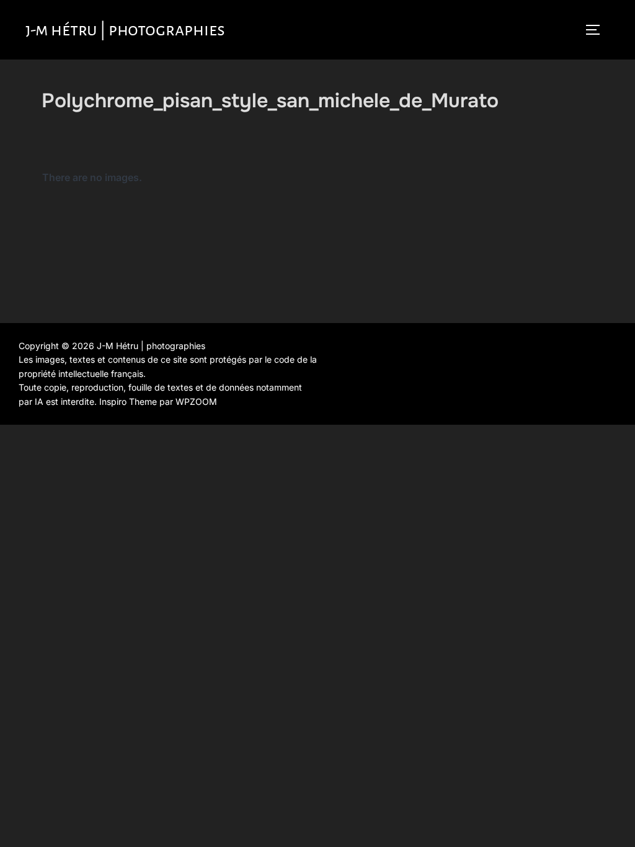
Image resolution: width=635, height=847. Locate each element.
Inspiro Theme (128, 401)
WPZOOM (196, 401)
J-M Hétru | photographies (125, 29)
